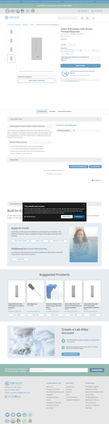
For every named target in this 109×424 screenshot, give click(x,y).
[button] (30, 217)
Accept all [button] (79, 216)
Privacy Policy (69, 213)
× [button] (83, 204)
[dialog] (54, 212)
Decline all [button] (67, 216)
